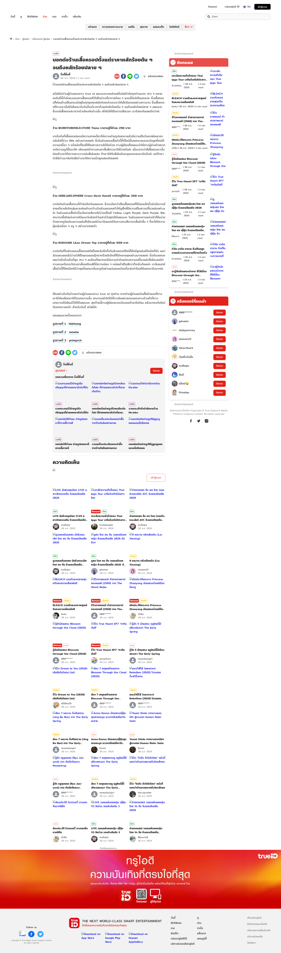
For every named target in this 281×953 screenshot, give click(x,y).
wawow (74, 332)
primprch (75, 340)
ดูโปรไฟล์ (60, 371)
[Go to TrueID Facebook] (191, 423)
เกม (54, 17)
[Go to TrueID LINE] (206, 423)
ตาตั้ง (65, 17)
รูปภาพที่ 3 (59, 340)
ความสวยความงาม (112, 27)
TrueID (20, 7)
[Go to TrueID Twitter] (198, 423)
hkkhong (75, 323)
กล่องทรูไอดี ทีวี (232, 6)
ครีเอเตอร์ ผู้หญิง (41, 39)
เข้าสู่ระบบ (262, 7)
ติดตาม (156, 370)
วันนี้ (12, 17)
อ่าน (45, 17)
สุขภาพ (144, 27)
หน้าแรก (92, 27)
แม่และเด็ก (158, 27)
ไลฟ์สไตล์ (174, 27)
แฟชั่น (131, 27)
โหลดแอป (212, 6)
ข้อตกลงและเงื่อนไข (179, 410)
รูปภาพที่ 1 (59, 323)
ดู (21, 17)
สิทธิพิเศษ (32, 17)
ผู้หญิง (25, 39)
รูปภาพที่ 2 (59, 332)
